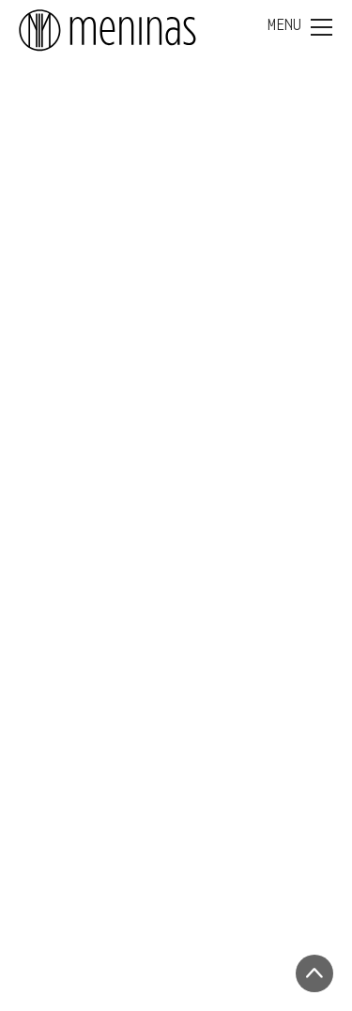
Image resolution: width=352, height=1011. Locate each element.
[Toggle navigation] (300, 27)
